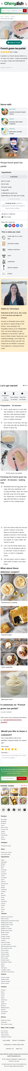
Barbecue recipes (6, 1020)
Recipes (7, 16)
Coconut (3, 871)
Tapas (2, 965)
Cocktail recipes (5, 938)
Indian (2, 997)
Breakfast (3, 821)
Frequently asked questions (14, 1044)
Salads (3, 831)
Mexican (3, 1005)
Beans (3, 865)
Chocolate (4, 869)
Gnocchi (3, 881)
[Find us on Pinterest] (8, 809)
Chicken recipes (5, 936)
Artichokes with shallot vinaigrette (16, 122)
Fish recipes (4, 1031)
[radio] (2, 749)
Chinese (3, 990)
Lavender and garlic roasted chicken (17, 113)
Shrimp (3, 905)
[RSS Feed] (24, 809)
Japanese (3, 1003)
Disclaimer (6, 1040)
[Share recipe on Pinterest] (13, 225)
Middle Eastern (5, 1007)
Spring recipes (5, 979)
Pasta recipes (5, 950)
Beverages (4, 819)
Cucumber (4, 877)
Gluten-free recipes (6, 852)
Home (2, 16)
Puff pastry (4, 901)
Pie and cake (4, 829)
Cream (3, 875)
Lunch (2, 825)
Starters (3, 839)
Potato (3, 899)
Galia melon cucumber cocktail (15, 132)
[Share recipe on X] (17, 225)
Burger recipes (5, 932)
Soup (2, 837)
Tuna (2, 907)
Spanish (3, 1009)
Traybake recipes (5, 969)
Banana (3, 864)
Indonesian (4, 999)
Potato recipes (5, 954)
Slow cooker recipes (6, 1024)
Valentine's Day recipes (7, 971)
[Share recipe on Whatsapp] (6, 225)
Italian (2, 1001)
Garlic (2, 879)
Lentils (3, 885)
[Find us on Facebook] (14, 809)
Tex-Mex (3, 1013)
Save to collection (9, 214)
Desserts (13, 16)
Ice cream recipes (6, 944)
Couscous (4, 873)
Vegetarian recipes (6, 1036)
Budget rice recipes (6, 928)
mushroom (4, 889)
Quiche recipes (5, 956)
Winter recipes (5, 983)
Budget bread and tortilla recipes (10, 920)
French (3, 993)
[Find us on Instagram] (3, 809)
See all (23, 785)
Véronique (14, 309)
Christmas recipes (6, 845)
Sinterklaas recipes (6, 962)
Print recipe (7, 217)
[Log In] (26, 4)
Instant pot (4, 1022)
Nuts (2, 893)
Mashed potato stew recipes (8, 946)
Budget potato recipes (7, 924)
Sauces (3, 833)
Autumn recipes (5, 977)
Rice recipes (4, 958)
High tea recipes (5, 942)
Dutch (2, 992)
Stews (2, 964)
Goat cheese (4, 883)
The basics (4, 967)
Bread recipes (5, 918)
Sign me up (22, 778)
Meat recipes (4, 1032)
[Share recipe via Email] (21, 225)
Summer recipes (5, 981)
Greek (2, 995)
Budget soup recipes (6, 930)
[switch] (3, 206)
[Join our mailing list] (19, 809)
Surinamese (4, 1011)
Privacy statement (18, 1040)
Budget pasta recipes (7, 922)
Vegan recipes (5, 1034)
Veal (2, 911)
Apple (2, 860)
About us (19, 1048)
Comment (5, 752)
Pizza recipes (4, 952)
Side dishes (4, 835)
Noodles (3, 891)
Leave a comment (7, 712)
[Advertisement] (14, 87)
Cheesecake (4, 934)
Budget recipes (5, 926)
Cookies (3, 940)
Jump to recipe (15, 42)
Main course (4, 827)
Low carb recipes (5, 854)
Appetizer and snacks (7, 916)
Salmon (3, 903)
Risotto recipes (5, 960)
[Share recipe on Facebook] (10, 225)
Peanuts (3, 895)
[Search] (25, 10)
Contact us (10, 1048)
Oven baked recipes (6, 948)
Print (26, 385)
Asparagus (4, 862)
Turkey (3, 909)
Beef (2, 867)
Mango (3, 887)
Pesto (2, 897)
